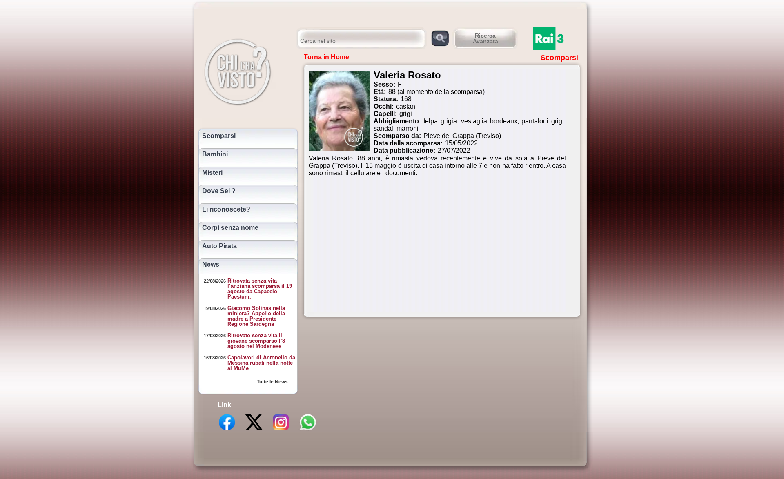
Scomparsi (219, 136)
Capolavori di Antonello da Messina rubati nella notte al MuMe (261, 363)
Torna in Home (326, 56)
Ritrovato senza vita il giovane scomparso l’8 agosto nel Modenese (256, 341)
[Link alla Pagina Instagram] (281, 430)
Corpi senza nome (230, 228)
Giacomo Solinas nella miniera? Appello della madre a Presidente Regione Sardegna (256, 316)
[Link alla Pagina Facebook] (227, 430)
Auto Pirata (219, 246)
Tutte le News (272, 382)
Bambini (215, 154)
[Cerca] (440, 38)
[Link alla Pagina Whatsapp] (307, 430)
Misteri (212, 172)
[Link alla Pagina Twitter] (254, 430)
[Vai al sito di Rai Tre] (557, 38)
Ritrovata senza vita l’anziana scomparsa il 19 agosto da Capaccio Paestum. (259, 288)
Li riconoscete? (226, 209)
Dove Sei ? (219, 191)
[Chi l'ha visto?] (246, 70)
